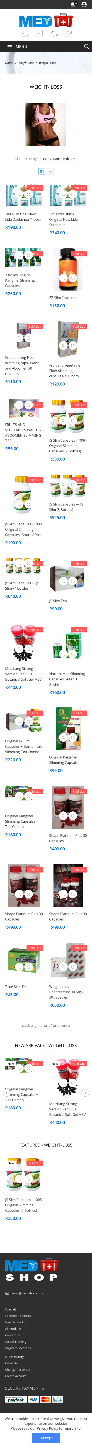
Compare (11, 1363)
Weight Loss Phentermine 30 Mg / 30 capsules (66, 992)
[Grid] (42, 171)
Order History (14, 1357)
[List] (50, 171)
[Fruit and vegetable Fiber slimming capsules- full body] (68, 339)
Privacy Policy (47, 1428)
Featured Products (18, 1316)
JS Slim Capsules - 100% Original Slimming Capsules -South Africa (24, 529)
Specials (10, 1309)
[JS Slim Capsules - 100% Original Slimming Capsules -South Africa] (24, 495)
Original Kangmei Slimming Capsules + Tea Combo (21, 821)
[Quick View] (19, 194)
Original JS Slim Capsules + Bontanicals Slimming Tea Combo (23, 746)
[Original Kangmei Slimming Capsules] (68, 728)
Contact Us (13, 1335)
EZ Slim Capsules (62, 297)
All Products (13, 1329)
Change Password (17, 1369)
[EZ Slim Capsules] (68, 269)
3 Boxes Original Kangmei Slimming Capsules (20, 280)
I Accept (46, 1437)
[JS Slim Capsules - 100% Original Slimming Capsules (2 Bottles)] (68, 416)
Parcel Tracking (15, 1342)
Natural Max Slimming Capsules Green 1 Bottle (67, 679)
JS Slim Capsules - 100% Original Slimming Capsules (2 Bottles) (68, 445)
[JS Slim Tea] (68, 575)
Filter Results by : (26, 159)
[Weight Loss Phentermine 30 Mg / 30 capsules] (68, 960)
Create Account (16, 1376)
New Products (15, 1322)
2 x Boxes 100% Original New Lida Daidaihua (63, 219)
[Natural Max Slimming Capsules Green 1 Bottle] (68, 645)
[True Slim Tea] (24, 961)
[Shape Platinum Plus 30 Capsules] (68, 807)
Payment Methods (18, 1348)
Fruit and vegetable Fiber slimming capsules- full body (64, 370)
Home (9, 63)
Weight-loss (26, 63)
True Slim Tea (16, 986)
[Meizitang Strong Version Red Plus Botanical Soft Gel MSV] (24, 642)
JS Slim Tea (58, 600)
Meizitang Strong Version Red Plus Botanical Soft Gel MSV (23, 674)
